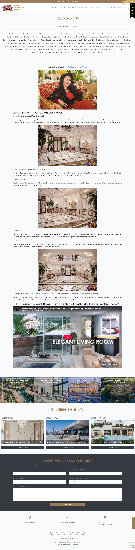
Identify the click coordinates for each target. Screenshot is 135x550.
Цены (113, 7)
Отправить (67, 504)
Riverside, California (17, 49)
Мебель (80, 7)
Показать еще (22, 447)
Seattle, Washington (106, 37)
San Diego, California (14, 37)
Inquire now (128, 2)
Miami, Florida (101, 34)
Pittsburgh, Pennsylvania (39, 52)
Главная (54, 7)
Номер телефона (19, 478)
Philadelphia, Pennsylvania (116, 34)
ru (128, 10)
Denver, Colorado (9, 40)
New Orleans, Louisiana (116, 49)
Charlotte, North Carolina (65, 49)
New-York (71, 544)
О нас (86, 7)
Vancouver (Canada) (122, 43)
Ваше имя (16, 470)
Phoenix (129, 34)
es (128, 6)
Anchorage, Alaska (63, 43)
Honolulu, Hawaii (126, 40)
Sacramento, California (94, 43)
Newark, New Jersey (78, 43)
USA (67, 540)
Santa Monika (60, 40)
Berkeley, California (98, 40)
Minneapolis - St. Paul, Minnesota (30, 46)
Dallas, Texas (27, 37)
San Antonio (37, 37)
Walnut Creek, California (68, 34)
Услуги (73, 7)
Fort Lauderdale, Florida (123, 46)
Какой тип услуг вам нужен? (79, 478)
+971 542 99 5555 (30, 522)
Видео (98, 7)
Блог (92, 7)
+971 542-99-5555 (73, 1)
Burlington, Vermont (79, 46)
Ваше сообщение (19, 486)
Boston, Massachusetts (91, 37)
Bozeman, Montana (64, 46)
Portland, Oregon (33, 40)
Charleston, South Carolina (46, 49)
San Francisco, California (51, 34)
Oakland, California (113, 40)
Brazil (76, 544)
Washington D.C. (36, 34)
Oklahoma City (21, 40)
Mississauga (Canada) (55, 52)
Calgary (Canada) (82, 52)
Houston (92, 34)
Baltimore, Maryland (75, 37)
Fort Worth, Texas (108, 46)
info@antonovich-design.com (67, 522)
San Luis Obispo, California (83, 49)
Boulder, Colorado (34, 43)
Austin (65, 37)
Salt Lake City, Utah (100, 49)
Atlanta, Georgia (69, 52)
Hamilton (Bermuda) (84, 40)
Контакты (121, 7)
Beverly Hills (50, 40)
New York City (24, 34)
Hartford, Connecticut (94, 46)
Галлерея (106, 7)
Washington (64, 544)
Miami (59, 544)
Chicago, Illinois (83, 34)
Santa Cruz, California (49, 43)
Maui (7, 43)
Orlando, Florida (31, 49)
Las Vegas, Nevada (121, 37)
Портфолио (64, 7)
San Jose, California (54, 37)
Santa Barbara (71, 40)
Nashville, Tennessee (49, 46)
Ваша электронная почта (78, 470)
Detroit (44, 37)
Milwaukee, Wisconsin (97, 52)
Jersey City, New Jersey (18, 43)
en (128, 4)
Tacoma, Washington (10, 46)
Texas (43, 40)
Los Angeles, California (10, 34)
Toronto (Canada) (109, 43)
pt (128, 8)
